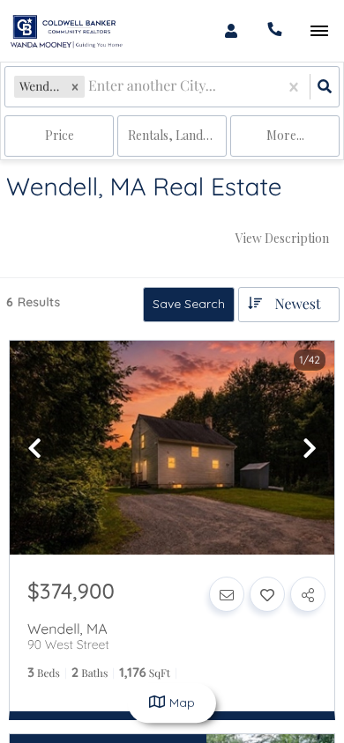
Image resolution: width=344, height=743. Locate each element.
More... (285, 135)
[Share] (307, 594)
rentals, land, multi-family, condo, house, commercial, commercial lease (177, 135)
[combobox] (90, 87)
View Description (282, 238)
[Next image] (309, 448)
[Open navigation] (319, 31)
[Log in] (231, 31)
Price (59, 135)
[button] (75, 87)
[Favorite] (267, 594)
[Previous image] (34, 448)
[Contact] (226, 594)
